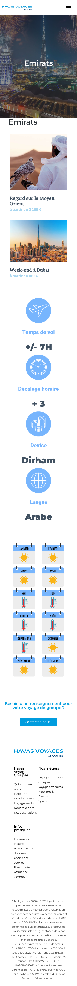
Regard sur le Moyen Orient (32, 201)
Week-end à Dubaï (29, 270)
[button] (69, 7)
